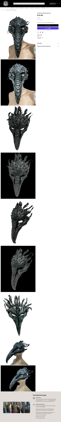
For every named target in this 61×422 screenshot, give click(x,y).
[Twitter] (40, 32)
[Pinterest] (43, 32)
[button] (1, 3)
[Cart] (59, 4)
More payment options (48, 30)
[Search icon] (43, 4)
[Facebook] (38, 32)
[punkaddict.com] (6, 3)
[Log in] (57, 4)
